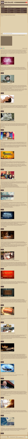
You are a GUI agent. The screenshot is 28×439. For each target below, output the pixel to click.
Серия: (1, 33)
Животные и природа (23, 8)
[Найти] (26, 2)
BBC (15, 8)
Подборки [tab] (2, 6)
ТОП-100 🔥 (3, 8)
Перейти (2, 73)
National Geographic (10, 8)
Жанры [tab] (6, 6)
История (22, 10)
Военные (15, 10)
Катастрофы (3, 10)
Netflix (9, 10)
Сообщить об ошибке (24, 48)
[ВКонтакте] (1, 48)
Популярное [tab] (9, 6)
